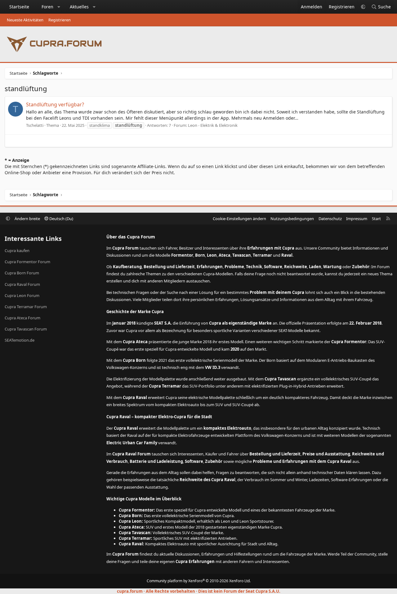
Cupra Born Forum (22, 273)
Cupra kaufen (17, 250)
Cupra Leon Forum (22, 295)
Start (376, 218)
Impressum (356, 218)
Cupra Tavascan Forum (26, 329)
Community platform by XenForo (199, 580)
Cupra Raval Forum (22, 284)
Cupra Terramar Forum (26, 306)
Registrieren (59, 20)
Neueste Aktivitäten (25, 20)
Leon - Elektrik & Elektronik (213, 125)
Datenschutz (330, 218)
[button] (59, 7)
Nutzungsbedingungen (292, 218)
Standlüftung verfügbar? (55, 104)
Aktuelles (79, 7)
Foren (47, 7)
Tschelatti (34, 125)
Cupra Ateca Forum (22, 318)
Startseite (19, 7)
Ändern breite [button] (27, 218)
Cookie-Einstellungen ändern (239, 218)
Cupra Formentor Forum (27, 261)
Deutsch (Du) (60, 218)
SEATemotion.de (19, 340)
